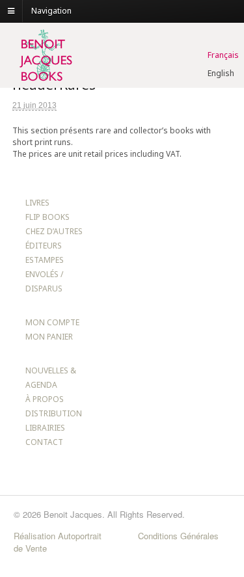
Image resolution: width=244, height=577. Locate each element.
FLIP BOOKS (47, 216)
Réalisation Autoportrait (58, 536)
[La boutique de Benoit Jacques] (44, 81)
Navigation (51, 10)
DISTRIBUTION (53, 413)
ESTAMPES (44, 259)
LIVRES (37, 202)
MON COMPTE (52, 322)
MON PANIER (49, 336)
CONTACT (44, 442)
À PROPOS (44, 399)
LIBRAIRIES (45, 427)
